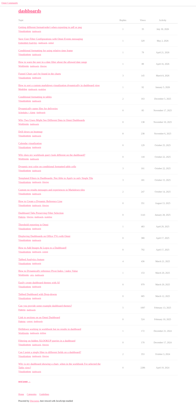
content (45, 252)
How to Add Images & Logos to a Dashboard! (42, 247)
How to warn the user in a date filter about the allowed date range (52, 62)
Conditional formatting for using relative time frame (45, 50)
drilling (43, 333)
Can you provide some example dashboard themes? (45, 305)
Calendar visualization (30, 143)
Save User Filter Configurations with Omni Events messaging (50, 38)
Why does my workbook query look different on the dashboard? (51, 155)
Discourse (34, 401)
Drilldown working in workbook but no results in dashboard (49, 329)
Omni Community (9, 3)
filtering (43, 66)
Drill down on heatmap (30, 131)
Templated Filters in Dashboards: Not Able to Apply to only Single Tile (55, 178)
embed (51, 43)
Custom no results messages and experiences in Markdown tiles (51, 189)
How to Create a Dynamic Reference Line (40, 201)
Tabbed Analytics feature (31, 259)
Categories (31, 394)
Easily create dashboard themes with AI (39, 282)
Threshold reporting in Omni (33, 224)
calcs (32, 275)
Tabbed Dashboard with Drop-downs (37, 294)
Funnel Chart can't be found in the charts (39, 73)
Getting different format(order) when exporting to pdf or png (50, 27)
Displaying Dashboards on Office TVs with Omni (44, 236)
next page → (24, 381)
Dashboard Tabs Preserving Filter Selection (41, 212)
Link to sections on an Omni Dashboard (39, 317)
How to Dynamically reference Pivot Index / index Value (48, 270)
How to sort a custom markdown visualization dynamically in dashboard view (59, 85)
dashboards (36, 31)
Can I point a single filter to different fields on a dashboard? (49, 352)
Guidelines (44, 394)
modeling (42, 89)
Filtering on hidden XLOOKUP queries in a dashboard (46, 340)
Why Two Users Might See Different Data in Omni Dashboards (51, 120)
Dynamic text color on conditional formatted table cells (47, 166)
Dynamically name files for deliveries (38, 108)
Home (21, 394)
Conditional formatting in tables (35, 96)
